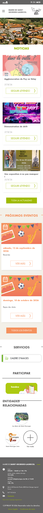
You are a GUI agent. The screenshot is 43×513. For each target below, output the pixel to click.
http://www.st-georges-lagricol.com (12, 499)
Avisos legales (13, 509)
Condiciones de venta (27, 509)
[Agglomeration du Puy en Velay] (21, 65)
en (34, 2)
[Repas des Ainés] (21, 285)
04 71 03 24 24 (12, 492)
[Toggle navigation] (3, 11)
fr (31, 2)
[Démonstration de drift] (21, 112)
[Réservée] (21, 233)
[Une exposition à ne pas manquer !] (21, 160)
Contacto (11, 496)
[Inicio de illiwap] (9, 2)
